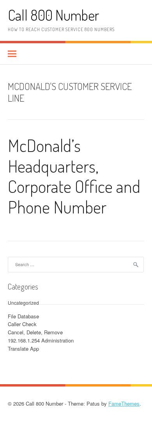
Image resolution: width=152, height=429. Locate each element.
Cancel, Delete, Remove (35, 332)
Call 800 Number (53, 15)
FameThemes (124, 403)
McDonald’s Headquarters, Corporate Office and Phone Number (74, 175)
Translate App (23, 348)
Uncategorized (23, 302)
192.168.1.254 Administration (41, 340)
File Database (23, 316)
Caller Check (22, 324)
